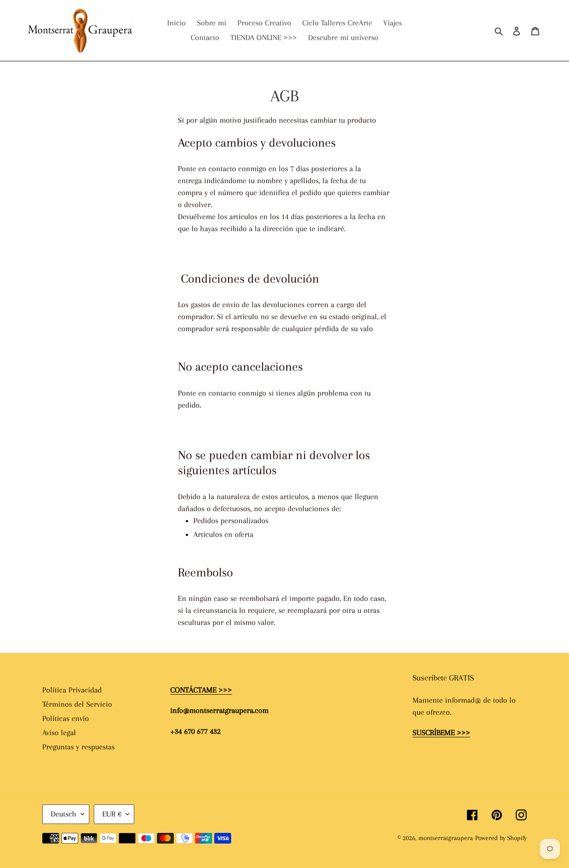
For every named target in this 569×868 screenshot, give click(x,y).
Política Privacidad (72, 689)
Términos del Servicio (77, 704)
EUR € (111, 813)
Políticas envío (65, 718)
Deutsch (63, 813)
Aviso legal (59, 732)
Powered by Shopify (501, 837)
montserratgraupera (445, 837)
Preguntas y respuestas (78, 746)
